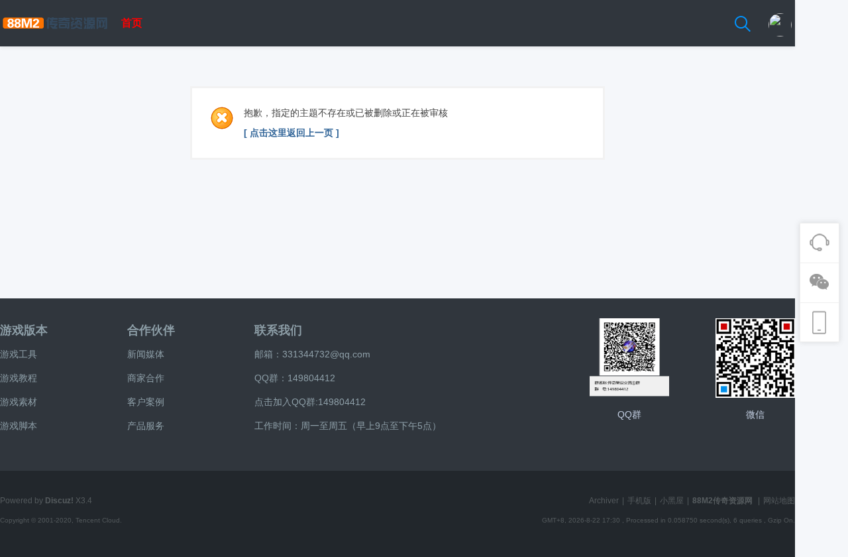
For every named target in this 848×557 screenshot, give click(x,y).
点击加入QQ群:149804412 (310, 402)
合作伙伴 (151, 330)
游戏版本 (24, 330)
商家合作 (145, 378)
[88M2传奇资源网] (55, 43)
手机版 (639, 500)
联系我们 (278, 330)
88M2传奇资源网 (722, 500)
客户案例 (145, 402)
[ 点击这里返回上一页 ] (291, 132)
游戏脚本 (18, 425)
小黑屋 (672, 500)
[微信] (755, 358)
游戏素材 (18, 402)
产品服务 (145, 425)
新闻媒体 (145, 354)
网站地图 (779, 500)
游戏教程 (18, 378)
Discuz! (59, 500)
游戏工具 (18, 354)
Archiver (604, 500)
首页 (131, 23)
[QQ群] (629, 358)
